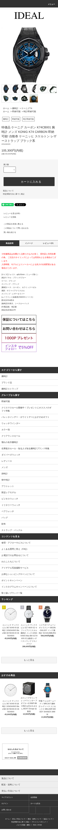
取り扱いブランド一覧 (11, 593)
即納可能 (16, 111)
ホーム (6, 108)
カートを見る (35, 803)
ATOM (39, 825)
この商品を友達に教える (13, 224)
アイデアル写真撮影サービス (15, 568)
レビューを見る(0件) (12, 213)
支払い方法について (18, 819)
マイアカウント (7, 797)
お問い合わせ (6, 810)
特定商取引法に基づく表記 (13, 194)
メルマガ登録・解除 (23, 825)
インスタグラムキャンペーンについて (19, 586)
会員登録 (33, 797)
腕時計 (15, 108)
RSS (34, 825)
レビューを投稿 (10, 217)
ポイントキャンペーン (11, 580)
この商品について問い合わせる (16, 228)
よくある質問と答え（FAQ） (15, 549)
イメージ (29, 243)
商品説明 (10, 243)
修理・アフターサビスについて (16, 543)
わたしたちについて (10, 561)
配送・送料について (34, 819)
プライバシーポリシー (39, 822)
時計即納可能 (29, 111)
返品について (8, 191)
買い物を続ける (10, 232)
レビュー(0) (48, 243)
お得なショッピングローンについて (18, 574)
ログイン (4, 803)
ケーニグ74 (26, 108)
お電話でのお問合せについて (15, 555)
